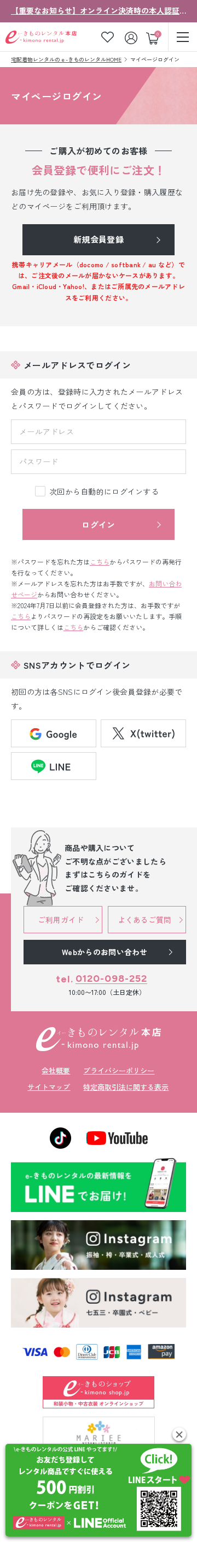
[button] (179, 1434)
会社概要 (56, 1070)
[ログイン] (132, 36)
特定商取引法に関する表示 (126, 1087)
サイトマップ (48, 1087)
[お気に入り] (108, 36)
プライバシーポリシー (118, 1070)
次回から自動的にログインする (104, 491)
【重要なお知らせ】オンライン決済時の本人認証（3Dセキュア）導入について (98, 10)
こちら (99, 561)
